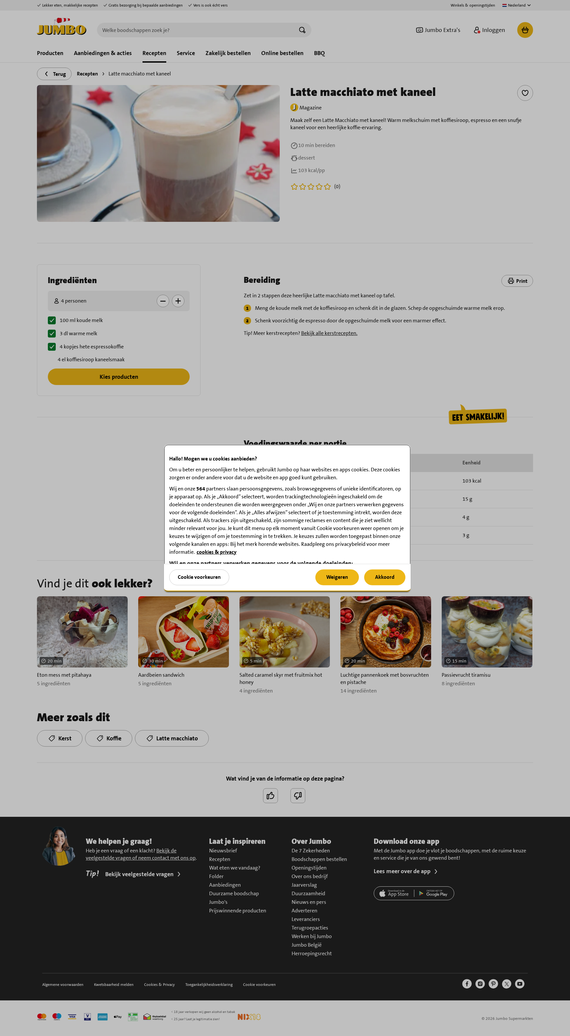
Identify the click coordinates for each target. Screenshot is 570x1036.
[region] (287, 518)
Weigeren (337, 577)
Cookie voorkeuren (199, 577)
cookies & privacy (217, 551)
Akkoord (385, 577)
